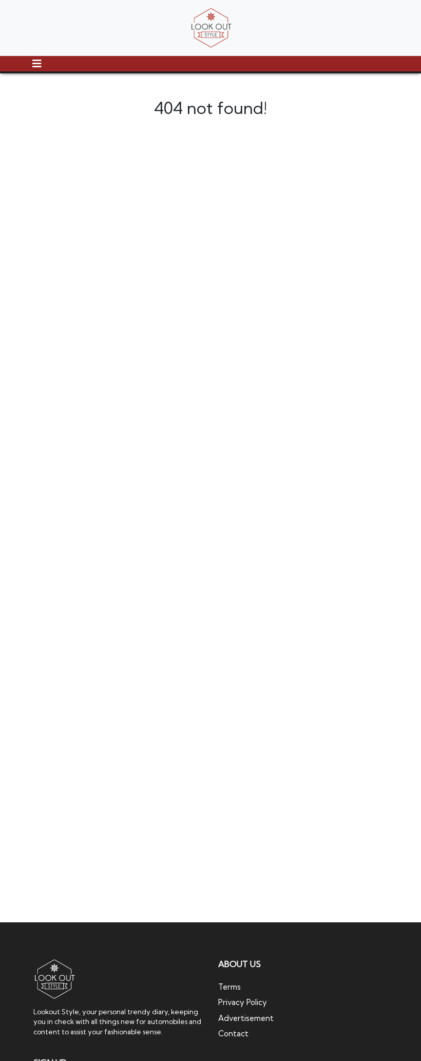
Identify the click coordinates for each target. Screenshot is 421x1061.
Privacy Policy (242, 1002)
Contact (233, 1033)
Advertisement (246, 1018)
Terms (229, 987)
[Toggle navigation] (37, 63)
